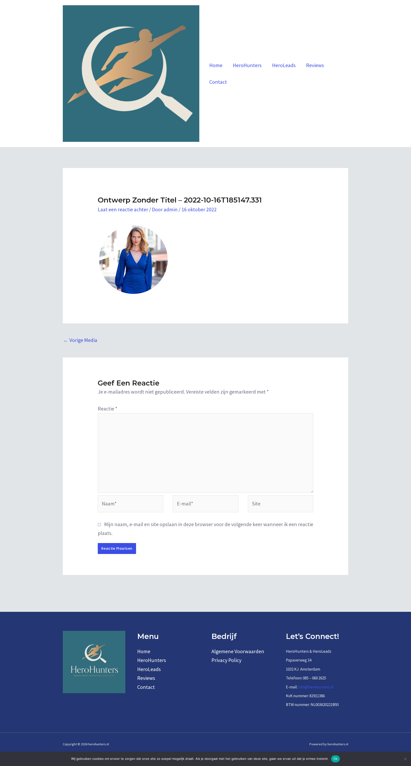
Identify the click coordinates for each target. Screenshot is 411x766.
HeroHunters (247, 65)
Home (215, 65)
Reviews (315, 65)
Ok (335, 759)
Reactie (107, 408)
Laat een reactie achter (123, 209)
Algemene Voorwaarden (237, 651)
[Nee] (405, 758)
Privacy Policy (226, 660)
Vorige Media (80, 340)
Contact (218, 82)
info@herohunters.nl (316, 687)
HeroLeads (284, 65)
